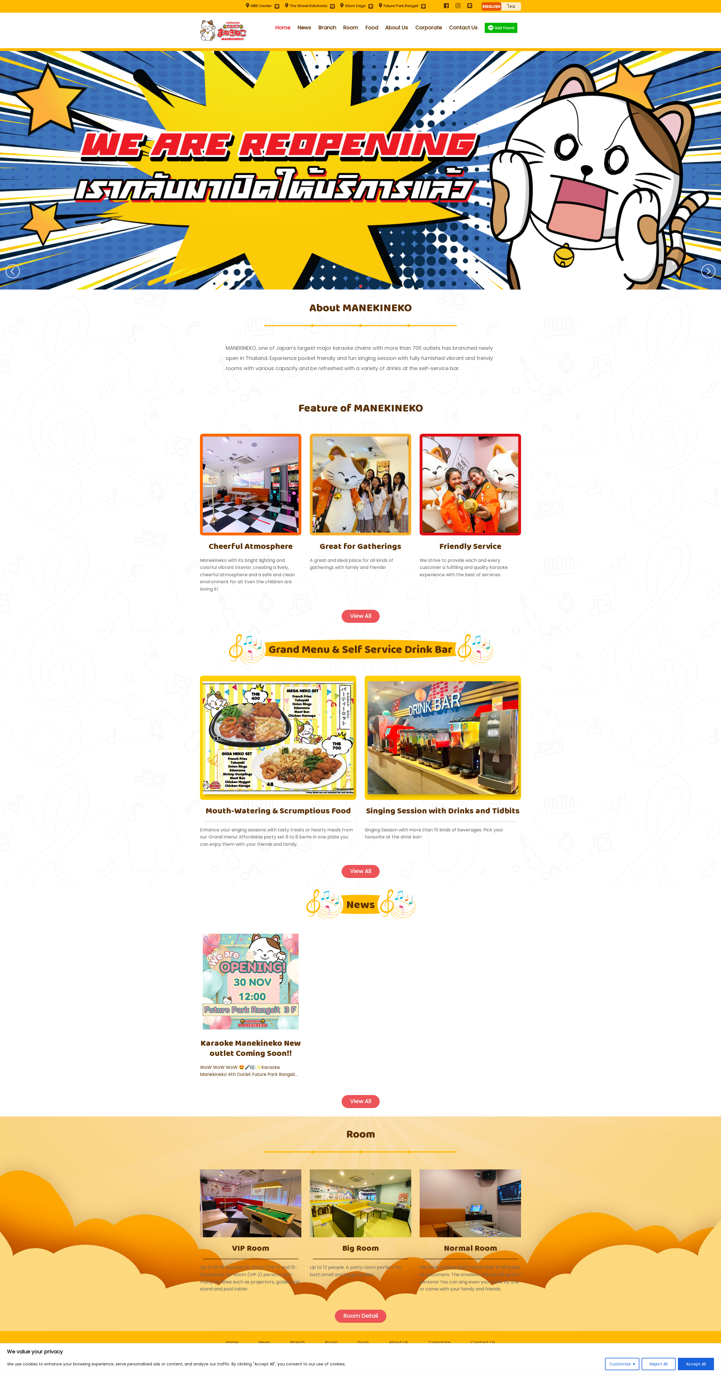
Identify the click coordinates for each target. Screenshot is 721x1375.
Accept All (696, 1364)
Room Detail (360, 1316)
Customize (620, 1364)
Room (350, 27)
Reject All (658, 1364)
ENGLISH (491, 6)
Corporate (428, 27)
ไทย (511, 6)
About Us (396, 27)
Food (372, 27)
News (304, 27)
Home (282, 27)
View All (360, 616)
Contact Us (463, 27)
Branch (327, 27)
